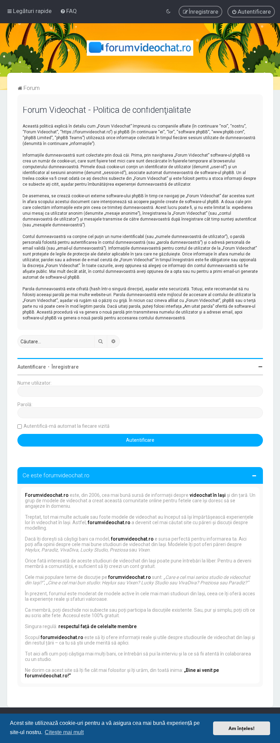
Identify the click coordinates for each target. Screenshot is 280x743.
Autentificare (31, 367)
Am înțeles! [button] (241, 728)
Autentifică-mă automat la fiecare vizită (67, 426)
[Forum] (140, 48)
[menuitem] (68, 11)
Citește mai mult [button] (64, 732)
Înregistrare (65, 367)
